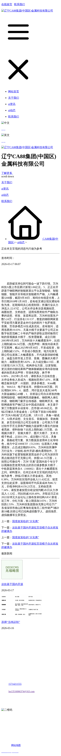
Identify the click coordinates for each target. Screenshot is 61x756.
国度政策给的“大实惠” (25, 521)
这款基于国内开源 (12, 584)
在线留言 (6, 4)
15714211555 (15, 684)
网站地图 (16, 745)
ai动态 (5, 194)
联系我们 (19, 4)
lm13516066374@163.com (21, 691)
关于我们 (6, 182)
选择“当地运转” (10, 622)
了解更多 (7, 173)
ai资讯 (5, 188)
